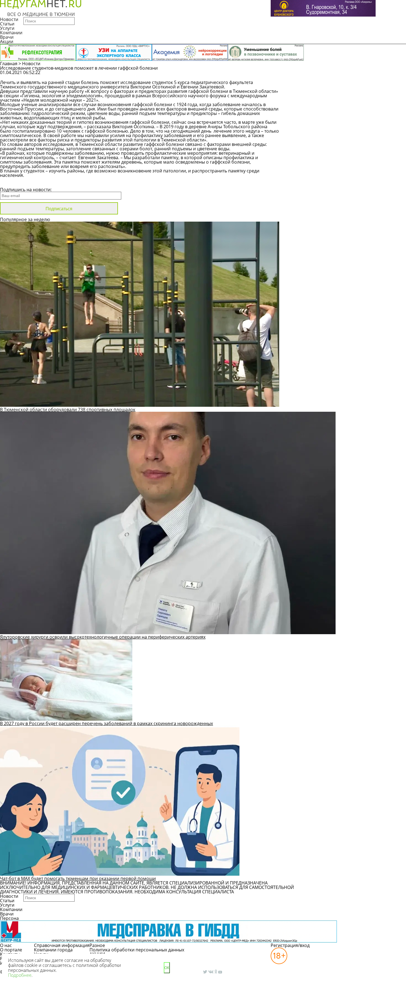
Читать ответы (367, 75)
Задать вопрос (325, 75)
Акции (6, 41)
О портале (11, 950)
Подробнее (19, 975)
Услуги (7, 28)
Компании (11, 33)
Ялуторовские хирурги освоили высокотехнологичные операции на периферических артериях (102, 637)
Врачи (7, 37)
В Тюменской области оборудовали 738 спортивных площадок (67, 409)
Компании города (53, 950)
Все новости (19, 182)
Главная (8, 64)
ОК (166, 968)
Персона (9, 918)
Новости (9, 19)
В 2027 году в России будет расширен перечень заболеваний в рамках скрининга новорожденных (106, 723)
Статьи (7, 24)
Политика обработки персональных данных (136, 950)
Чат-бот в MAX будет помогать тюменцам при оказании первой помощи (78, 878)
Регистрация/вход (290, 945)
